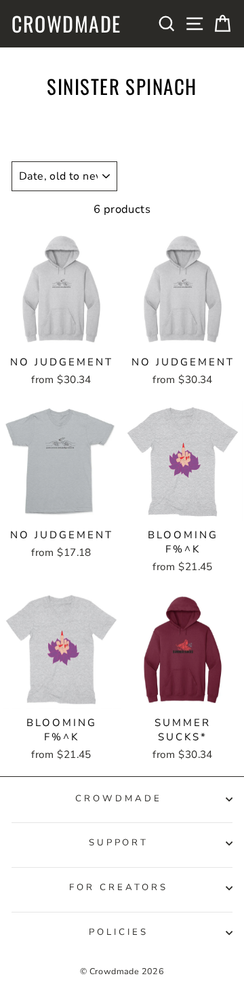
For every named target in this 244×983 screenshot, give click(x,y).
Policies (118, 932)
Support (119, 843)
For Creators (118, 887)
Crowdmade (66, 24)
